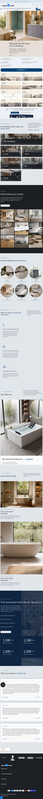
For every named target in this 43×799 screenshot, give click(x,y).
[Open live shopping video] (42, 399)
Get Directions (38, 9)
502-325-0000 (23, 1)
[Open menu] (1, 6)
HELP (27, 1)
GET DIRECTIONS (15, 112)
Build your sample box (5, 205)
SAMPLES (11, 55)
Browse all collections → (34, 129)
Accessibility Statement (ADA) (4, 795)
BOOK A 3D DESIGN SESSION (26, 112)
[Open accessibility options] (1, 797)
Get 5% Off (3, 685)
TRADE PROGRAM (17, 1)
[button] (40, 5)
